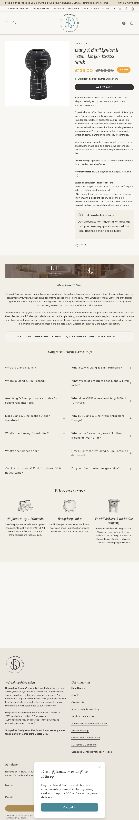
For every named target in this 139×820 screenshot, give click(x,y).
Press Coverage (80, 731)
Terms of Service (12, 818)
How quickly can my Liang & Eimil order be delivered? (99, 453)
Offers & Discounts (90, 9)
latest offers (78, 528)
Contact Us (77, 702)
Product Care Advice (82, 716)
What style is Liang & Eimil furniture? (96, 367)
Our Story (107, 9)
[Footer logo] (15, 664)
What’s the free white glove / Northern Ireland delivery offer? (97, 435)
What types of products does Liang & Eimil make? (100, 383)
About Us (76, 695)
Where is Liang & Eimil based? (25, 381)
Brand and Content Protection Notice (91, 752)
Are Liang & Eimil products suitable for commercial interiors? (31, 400)
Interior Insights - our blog (85, 709)
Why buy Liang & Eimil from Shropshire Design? (97, 418)
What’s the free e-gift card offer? (27, 433)
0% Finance (48, 9)
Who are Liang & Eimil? (20, 367)
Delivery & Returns (30, 9)
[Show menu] (6, 23)
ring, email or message (115, 221)
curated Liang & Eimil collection (102, 324)
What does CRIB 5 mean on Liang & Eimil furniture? (98, 400)
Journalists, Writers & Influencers (89, 723)
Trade (75, 9)
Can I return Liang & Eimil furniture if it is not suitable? (33, 470)
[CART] (132, 23)
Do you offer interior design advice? (95, 468)
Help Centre (63, 9)
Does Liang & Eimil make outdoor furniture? (27, 418)
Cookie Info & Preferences (85, 737)
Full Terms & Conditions (83, 745)
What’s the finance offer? (22, 451)
